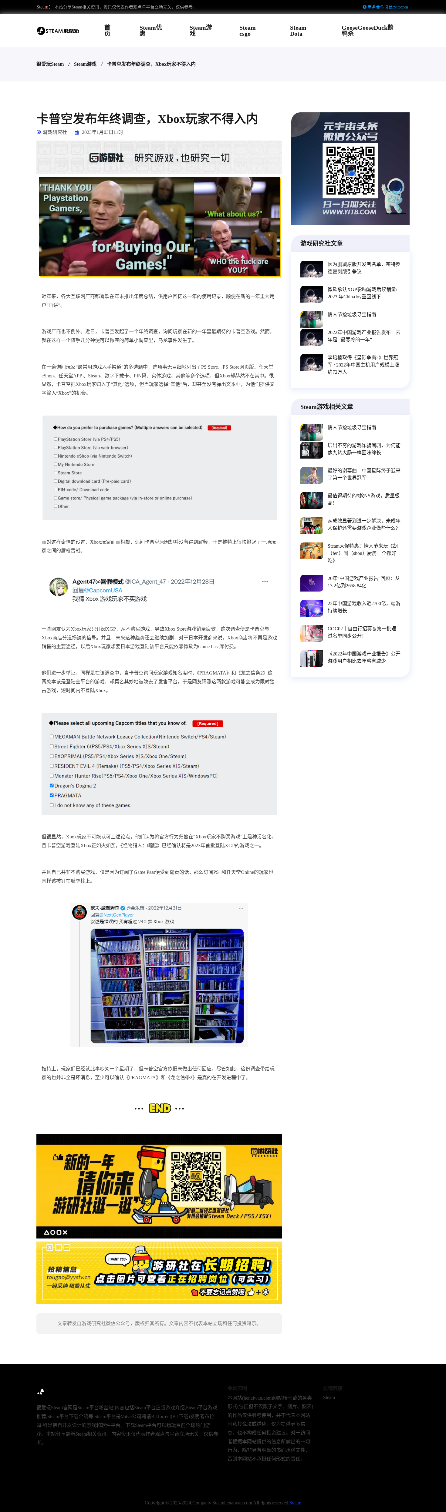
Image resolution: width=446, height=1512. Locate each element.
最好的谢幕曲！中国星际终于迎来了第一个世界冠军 (364, 474)
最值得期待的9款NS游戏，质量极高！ (364, 499)
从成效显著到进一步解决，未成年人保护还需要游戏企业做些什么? (364, 524)
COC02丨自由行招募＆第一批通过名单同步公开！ (362, 632)
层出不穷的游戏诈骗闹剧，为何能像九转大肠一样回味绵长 (364, 449)
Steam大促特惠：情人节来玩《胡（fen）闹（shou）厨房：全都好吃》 (363, 553)
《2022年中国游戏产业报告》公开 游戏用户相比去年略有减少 (364, 657)
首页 (107, 30)
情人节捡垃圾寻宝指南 (352, 314)
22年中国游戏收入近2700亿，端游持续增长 (364, 607)
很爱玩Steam (50, 64)
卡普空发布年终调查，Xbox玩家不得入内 (151, 64)
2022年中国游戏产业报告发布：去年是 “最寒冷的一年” (364, 336)
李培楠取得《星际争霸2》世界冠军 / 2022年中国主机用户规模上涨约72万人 (363, 365)
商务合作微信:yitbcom (387, 7)
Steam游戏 (201, 30)
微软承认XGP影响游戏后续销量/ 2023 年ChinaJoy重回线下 (362, 293)
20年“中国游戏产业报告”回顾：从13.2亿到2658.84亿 (364, 582)
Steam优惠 (151, 30)
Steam (329, 1397)
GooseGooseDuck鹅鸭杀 (368, 30)
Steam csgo (247, 30)
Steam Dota (298, 30)
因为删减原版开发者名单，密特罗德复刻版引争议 (364, 268)
